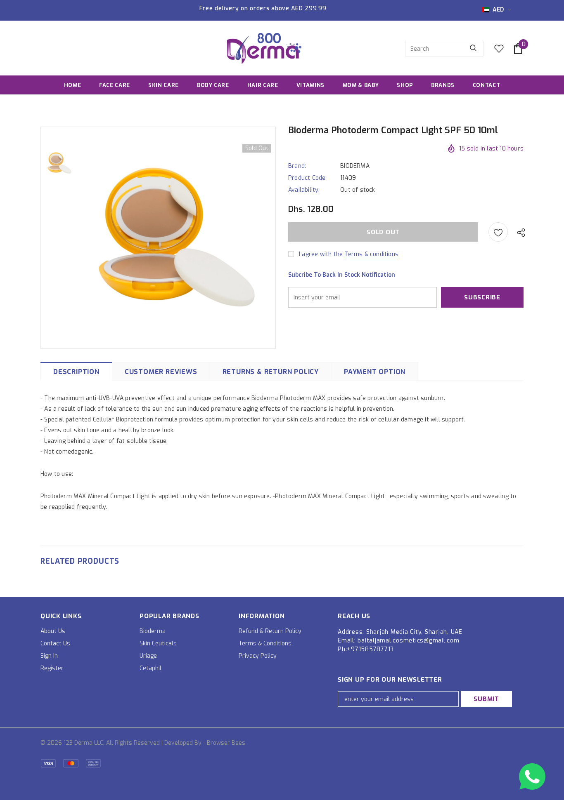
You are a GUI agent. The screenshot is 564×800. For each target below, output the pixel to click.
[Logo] (264, 48)
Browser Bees (226, 743)
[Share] (519, 232)
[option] (176, 237)
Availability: (304, 190)
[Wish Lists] (498, 232)
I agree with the (321, 254)
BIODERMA (355, 166)
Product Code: (307, 178)
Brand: (297, 166)
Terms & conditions (371, 254)
